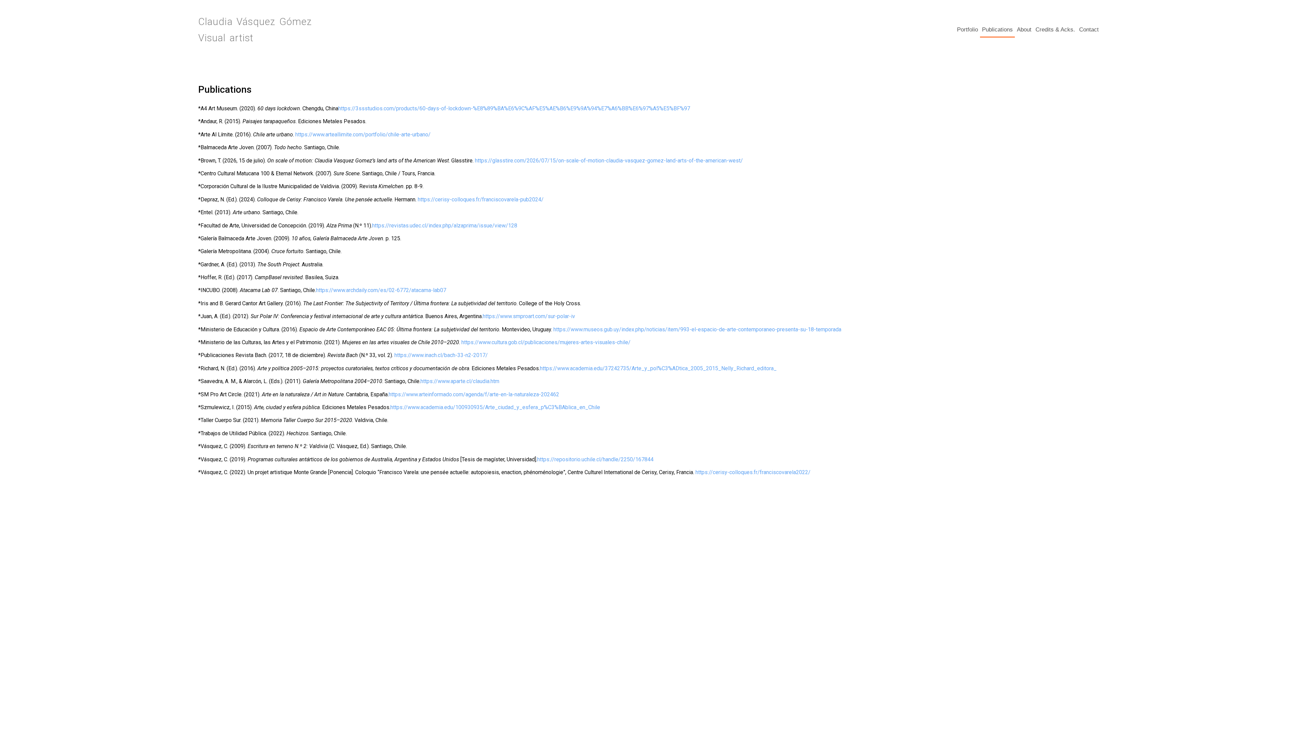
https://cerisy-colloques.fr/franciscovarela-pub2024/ (481, 199)
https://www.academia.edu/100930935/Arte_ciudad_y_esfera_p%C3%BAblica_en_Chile (495, 407)
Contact (1089, 29)
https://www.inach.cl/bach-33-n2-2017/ (441, 355)
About (1024, 29)
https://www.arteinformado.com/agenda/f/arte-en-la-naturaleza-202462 (474, 394)
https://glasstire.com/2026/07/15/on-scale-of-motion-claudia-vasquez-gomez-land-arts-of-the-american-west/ (609, 160)
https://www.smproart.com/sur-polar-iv (529, 316)
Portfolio (967, 29)
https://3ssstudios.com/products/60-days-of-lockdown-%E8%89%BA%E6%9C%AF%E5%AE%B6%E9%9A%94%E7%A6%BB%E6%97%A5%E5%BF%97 (514, 108)
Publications (997, 29)
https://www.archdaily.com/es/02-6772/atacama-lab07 (381, 290)
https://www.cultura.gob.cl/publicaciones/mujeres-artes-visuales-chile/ (546, 342)
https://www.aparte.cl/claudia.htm (459, 381)
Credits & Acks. (1055, 29)
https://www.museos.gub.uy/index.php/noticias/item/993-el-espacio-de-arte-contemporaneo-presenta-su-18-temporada (697, 329)
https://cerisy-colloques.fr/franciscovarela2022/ (753, 472)
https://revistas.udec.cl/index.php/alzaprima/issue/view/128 (444, 225)
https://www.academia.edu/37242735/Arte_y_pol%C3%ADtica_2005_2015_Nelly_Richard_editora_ (658, 368)
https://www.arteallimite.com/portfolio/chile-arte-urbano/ (363, 134)
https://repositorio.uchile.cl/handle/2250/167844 (595, 459)
